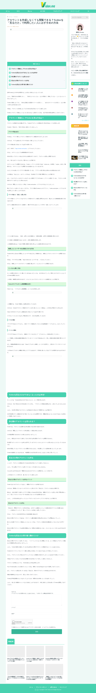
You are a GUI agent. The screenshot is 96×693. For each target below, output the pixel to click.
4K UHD (42, 11)
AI (88, 11)
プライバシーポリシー (41, 687)
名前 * (13, 613)
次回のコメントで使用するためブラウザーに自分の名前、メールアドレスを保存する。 (35, 627)
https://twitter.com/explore (21, 148)
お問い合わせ (53, 687)
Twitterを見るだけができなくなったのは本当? (23, 72)
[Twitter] (38, 689)
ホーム (8, 11)
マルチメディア (57, 11)
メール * (13, 607)
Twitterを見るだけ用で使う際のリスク (21, 84)
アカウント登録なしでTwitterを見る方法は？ (23, 68)
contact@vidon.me (77, 72)
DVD (18, 11)
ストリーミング (74, 11)
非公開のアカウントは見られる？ (19, 76)
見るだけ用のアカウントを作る (19, 80)
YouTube (16, 16)
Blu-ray (30, 11)
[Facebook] (35, 689)
